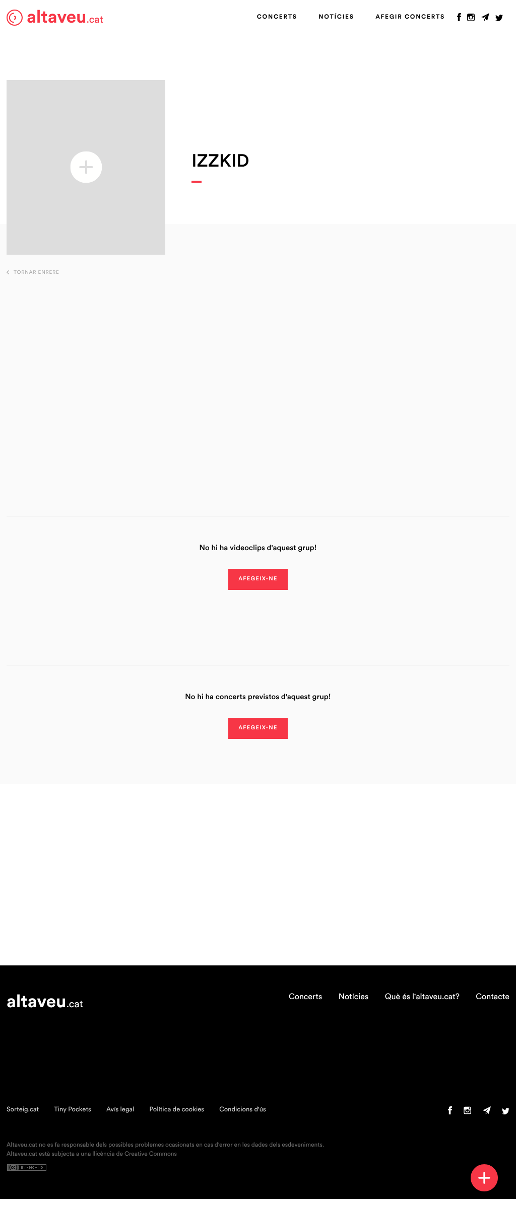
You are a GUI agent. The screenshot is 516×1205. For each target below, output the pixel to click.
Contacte (492, 997)
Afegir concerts (410, 17)
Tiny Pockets (72, 1109)
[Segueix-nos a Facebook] (459, 19)
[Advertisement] (258, 380)
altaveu (65, 17)
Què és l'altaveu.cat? (422, 997)
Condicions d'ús (242, 1109)
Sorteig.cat (23, 1109)
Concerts (277, 17)
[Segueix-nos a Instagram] (471, 19)
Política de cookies (176, 1109)
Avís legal (120, 1109)
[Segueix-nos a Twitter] (499, 19)
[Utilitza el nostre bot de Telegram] (485, 19)
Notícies (336, 17)
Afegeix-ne (258, 579)
